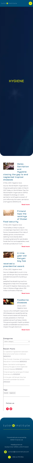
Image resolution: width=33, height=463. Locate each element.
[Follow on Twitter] (10, 409)
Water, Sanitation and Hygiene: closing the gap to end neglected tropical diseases (15, 367)
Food (6, 393)
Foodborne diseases (23, 301)
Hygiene (12, 393)
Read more (26, 204)
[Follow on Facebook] (7, 409)
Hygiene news (17, 183)
